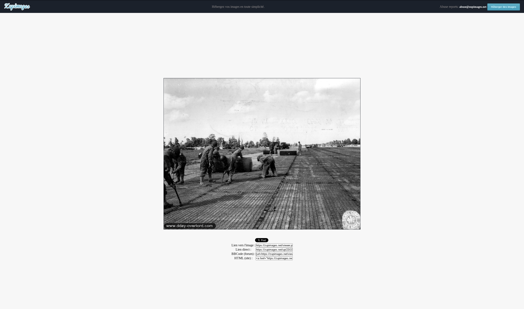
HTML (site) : (243, 258)
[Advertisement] (262, 45)
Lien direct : (243, 249)
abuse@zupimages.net (473, 6)
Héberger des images (503, 7)
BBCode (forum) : (243, 254)
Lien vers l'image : (243, 245)
